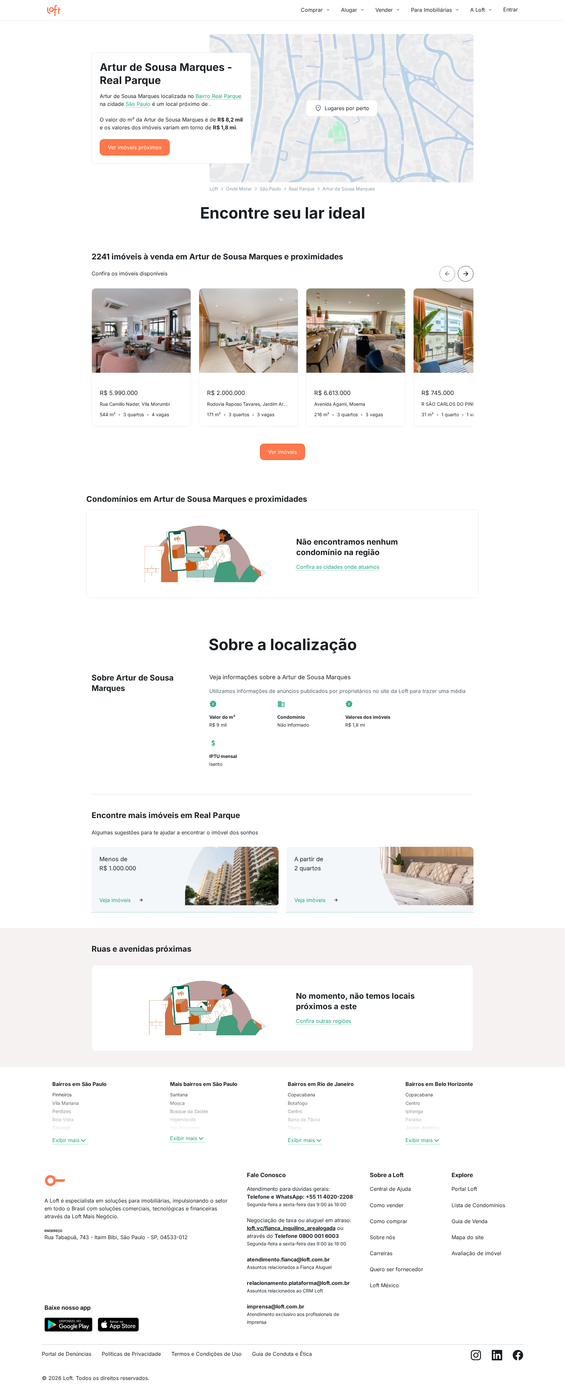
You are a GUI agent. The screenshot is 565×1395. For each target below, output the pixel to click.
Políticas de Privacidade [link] (131, 1354)
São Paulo (270, 188)
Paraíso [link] (413, 1119)
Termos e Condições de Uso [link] (206, 1354)
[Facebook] (518, 1356)
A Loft (477, 10)
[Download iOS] (118, 1326)
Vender (384, 10)
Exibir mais (65, 1140)
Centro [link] (295, 1111)
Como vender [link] (386, 1205)
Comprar (312, 10)
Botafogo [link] (297, 1103)
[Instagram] (476, 1356)
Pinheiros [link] (62, 1094)
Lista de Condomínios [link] (478, 1205)
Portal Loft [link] (464, 1189)
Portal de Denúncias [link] (66, 1354)
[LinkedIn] (497, 1356)
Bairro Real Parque (218, 96)
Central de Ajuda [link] (390, 1189)
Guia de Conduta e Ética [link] (282, 1354)
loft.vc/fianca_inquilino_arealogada (291, 1228)
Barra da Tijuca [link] (304, 1119)
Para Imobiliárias (431, 10)
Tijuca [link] (294, 1127)
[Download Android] (68, 1326)
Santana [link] (179, 1094)
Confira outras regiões (323, 1021)
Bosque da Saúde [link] (189, 1111)
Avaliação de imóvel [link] (476, 1253)
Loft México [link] (384, 1285)
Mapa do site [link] (468, 1237)
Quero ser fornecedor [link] (396, 1269)
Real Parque (302, 188)
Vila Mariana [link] (65, 1103)
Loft (214, 188)
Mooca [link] (177, 1103)
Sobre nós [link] (382, 1237)
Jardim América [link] (422, 1127)
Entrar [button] (510, 9)
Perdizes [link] (61, 1111)
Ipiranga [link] (414, 1111)
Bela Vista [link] (63, 1119)
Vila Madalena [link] (185, 1127)
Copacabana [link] (301, 1094)
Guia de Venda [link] (470, 1221)
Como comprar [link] (388, 1221)
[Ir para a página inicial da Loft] (56, 10)
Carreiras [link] (381, 1253)
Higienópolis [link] (183, 1119)
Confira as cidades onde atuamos (337, 567)
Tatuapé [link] (61, 1127)
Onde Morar (239, 188)
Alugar (349, 10)
